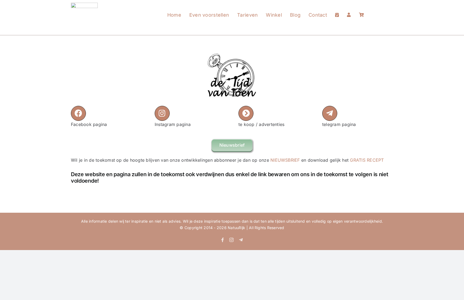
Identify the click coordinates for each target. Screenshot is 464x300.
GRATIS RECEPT (367, 160)
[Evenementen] (337, 10)
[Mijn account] (349, 10)
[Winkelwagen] (361, 10)
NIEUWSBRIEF (285, 160)
